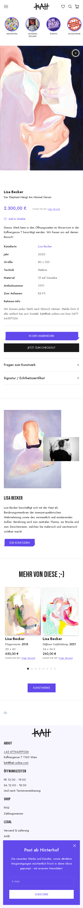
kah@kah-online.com (16, 763)
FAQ (6, 807)
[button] (14, 219)
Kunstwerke (41, 688)
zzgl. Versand (54, 209)
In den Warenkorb (41, 336)
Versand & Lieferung (16, 830)
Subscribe (41, 894)
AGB (7, 836)
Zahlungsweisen (13, 813)
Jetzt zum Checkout (41, 348)
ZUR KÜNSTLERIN (19, 543)
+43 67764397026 (16, 752)
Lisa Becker (13, 191)
